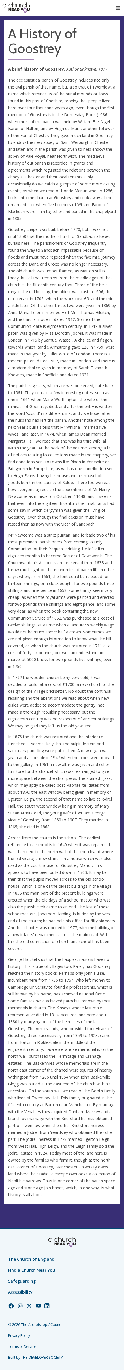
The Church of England (31, 1259)
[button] (118, 8)
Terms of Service (22, 1346)
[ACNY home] (16, 8)
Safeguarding (22, 1281)
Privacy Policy (19, 1335)
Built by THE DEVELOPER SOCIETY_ (36, 1357)
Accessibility (20, 1292)
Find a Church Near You (31, 1270)
